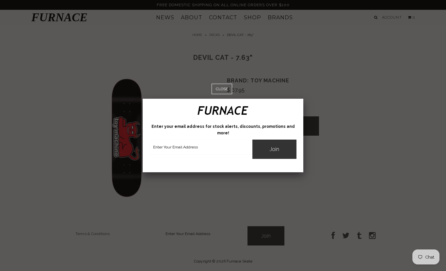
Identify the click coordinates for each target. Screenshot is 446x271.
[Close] (222, 89)
